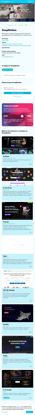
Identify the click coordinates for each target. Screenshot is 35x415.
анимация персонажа (13, 45)
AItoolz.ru (19, 406)
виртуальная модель (25, 45)
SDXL (29, 116)
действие (15, 44)
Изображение (6, 158)
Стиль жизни (9, 223)
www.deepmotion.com (7, 56)
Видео (3, 40)
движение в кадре (7, 44)
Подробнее (4, 412)
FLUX (6, 116)
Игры (7, 40)
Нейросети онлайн (11, 106)
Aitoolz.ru (7, 1)
